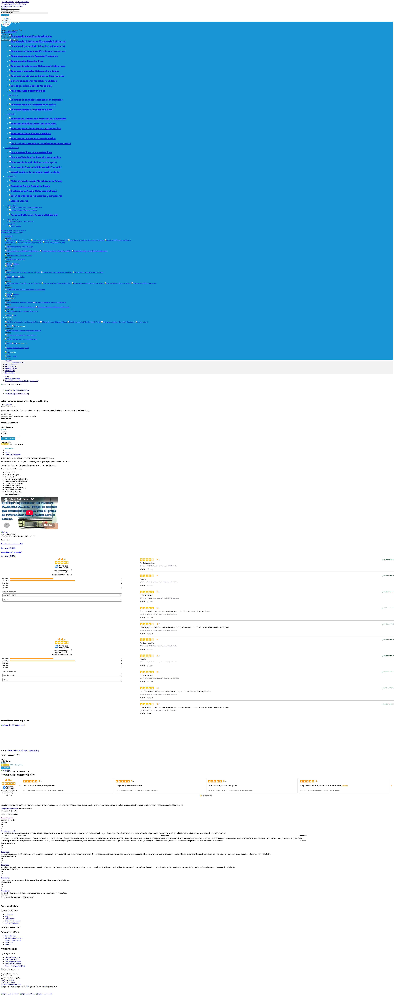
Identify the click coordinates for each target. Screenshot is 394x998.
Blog (6, 917)
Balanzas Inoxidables (46, 70)
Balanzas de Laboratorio (52, 118)
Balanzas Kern (10, 371)
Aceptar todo (29, 897)
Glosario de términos (12, 957)
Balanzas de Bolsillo (44, 138)
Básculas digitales (18, 362)
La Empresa (9, 914)
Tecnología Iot (23, 348)
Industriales (9, 236)
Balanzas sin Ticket (95, 272)
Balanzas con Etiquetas (32, 272)
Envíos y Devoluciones (13, 940)
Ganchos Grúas (27, 247)
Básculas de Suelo (41, 36)
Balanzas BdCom (11, 369)
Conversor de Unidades (13, 964)
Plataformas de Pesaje (49, 181)
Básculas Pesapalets (46, 56)
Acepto (14, 811)
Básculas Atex (34, 61)
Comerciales (9, 268)
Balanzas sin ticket (42, 109)
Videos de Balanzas (12, 959)
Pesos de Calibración (46, 214)
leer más (345, 786)
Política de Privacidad (12, 921)
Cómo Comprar (10, 936)
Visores (23, 200)
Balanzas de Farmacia (48, 167)
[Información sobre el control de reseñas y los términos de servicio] (71, 570)
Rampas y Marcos (30, 210)
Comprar (5, 768)
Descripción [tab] (9, 448)
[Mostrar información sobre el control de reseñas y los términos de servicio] (16, 791)
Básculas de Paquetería (51, 46)
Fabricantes (9, 942)
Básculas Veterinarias (48, 157)
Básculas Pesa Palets (35, 242)
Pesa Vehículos (36, 90)
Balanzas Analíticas (44, 123)
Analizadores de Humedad (55, 143)
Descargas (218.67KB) (8, 556)
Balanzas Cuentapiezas (50, 76)
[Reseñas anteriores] (20, 785)
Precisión (8, 279)
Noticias (8, 944)
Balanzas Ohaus (10, 373)
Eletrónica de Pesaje (46, 190)
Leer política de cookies (9, 809)
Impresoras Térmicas (34, 207)
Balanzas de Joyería (45, 162)
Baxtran (9, 405)
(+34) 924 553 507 (7, 2)
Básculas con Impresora (51, 51)
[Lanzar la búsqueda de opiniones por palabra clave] (120, 600)
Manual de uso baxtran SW (11, 552)
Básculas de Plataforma (52, 41)
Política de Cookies (11, 923)
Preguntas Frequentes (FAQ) (15, 966)
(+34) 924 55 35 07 (8, 980)
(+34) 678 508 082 (22, 2)
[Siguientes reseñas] (391, 785)
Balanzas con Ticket (44, 104)
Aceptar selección (17, 897)
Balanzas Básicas (40, 133)
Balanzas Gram (10, 366)
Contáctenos (9, 919)
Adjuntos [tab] (8, 452)
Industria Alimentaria (47, 172)
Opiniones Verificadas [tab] (13, 455)
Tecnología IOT (28, 221)
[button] (8, 831)
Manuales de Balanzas (13, 962)
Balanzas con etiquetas (49, 99)
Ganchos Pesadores (45, 80)
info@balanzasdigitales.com (11, 985)
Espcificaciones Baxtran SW (12, 544)
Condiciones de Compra (13, 938)
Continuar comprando (9, 39)
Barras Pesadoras (41, 85)
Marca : (3, 405)
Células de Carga (40, 186)
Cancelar (4, 895)
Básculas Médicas (41, 152)
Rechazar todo (6, 811)
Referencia (5, 534)
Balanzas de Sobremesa (51, 66)
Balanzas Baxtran (11, 364)
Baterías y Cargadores (49, 195)
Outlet (18, 226)
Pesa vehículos (19, 260)
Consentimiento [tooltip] (7, 818)
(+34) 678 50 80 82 (8, 982)
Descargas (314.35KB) (8, 548)
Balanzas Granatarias (48, 128)
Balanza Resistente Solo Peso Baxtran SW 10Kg (23, 751)
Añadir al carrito (8, 438)
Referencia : (5, 407)
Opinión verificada (389, 559)
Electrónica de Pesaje (93, 322)
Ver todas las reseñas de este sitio (62, 574)
